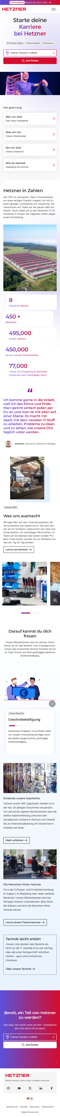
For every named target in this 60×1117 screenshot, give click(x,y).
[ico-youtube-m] (19, 1088)
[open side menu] (53, 9)
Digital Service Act (30, 1112)
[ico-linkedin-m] (41, 1088)
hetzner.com (12, 1107)
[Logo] (30, 1075)
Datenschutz (48, 1107)
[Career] (14, 9)
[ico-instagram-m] (8, 1088)
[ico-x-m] (30, 1088)
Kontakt (23, 1107)
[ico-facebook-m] (51, 1088)
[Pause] (52, 703)
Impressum (34, 1107)
